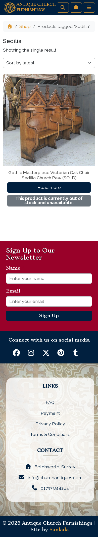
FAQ (50, 402)
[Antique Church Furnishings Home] (10, 7)
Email (15, 291)
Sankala (59, 529)
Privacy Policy (50, 423)
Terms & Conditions (50, 434)
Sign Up (49, 315)
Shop (25, 26)
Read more (49, 187)
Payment (50, 413)
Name (15, 268)
